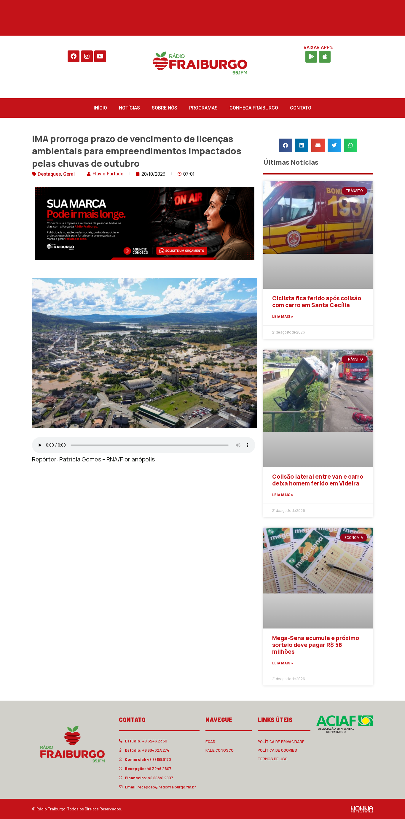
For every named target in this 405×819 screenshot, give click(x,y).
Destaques (49, 174)
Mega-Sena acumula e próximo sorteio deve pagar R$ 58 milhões (315, 644)
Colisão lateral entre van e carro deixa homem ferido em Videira (317, 480)
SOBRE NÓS (164, 108)
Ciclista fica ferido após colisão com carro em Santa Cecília (316, 301)
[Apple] (325, 57)
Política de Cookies (277, 750)
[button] (285, 145)
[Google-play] (311, 57)
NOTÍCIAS (129, 108)
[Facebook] (73, 56)
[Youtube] (100, 56)
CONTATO (300, 108)
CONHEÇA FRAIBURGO (253, 108)
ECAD (210, 741)
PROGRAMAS (203, 108)
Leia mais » (282, 317)
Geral (69, 174)
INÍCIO (100, 108)
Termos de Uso (273, 758)
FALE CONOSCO (219, 750)
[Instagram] (87, 56)
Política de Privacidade (281, 741)
